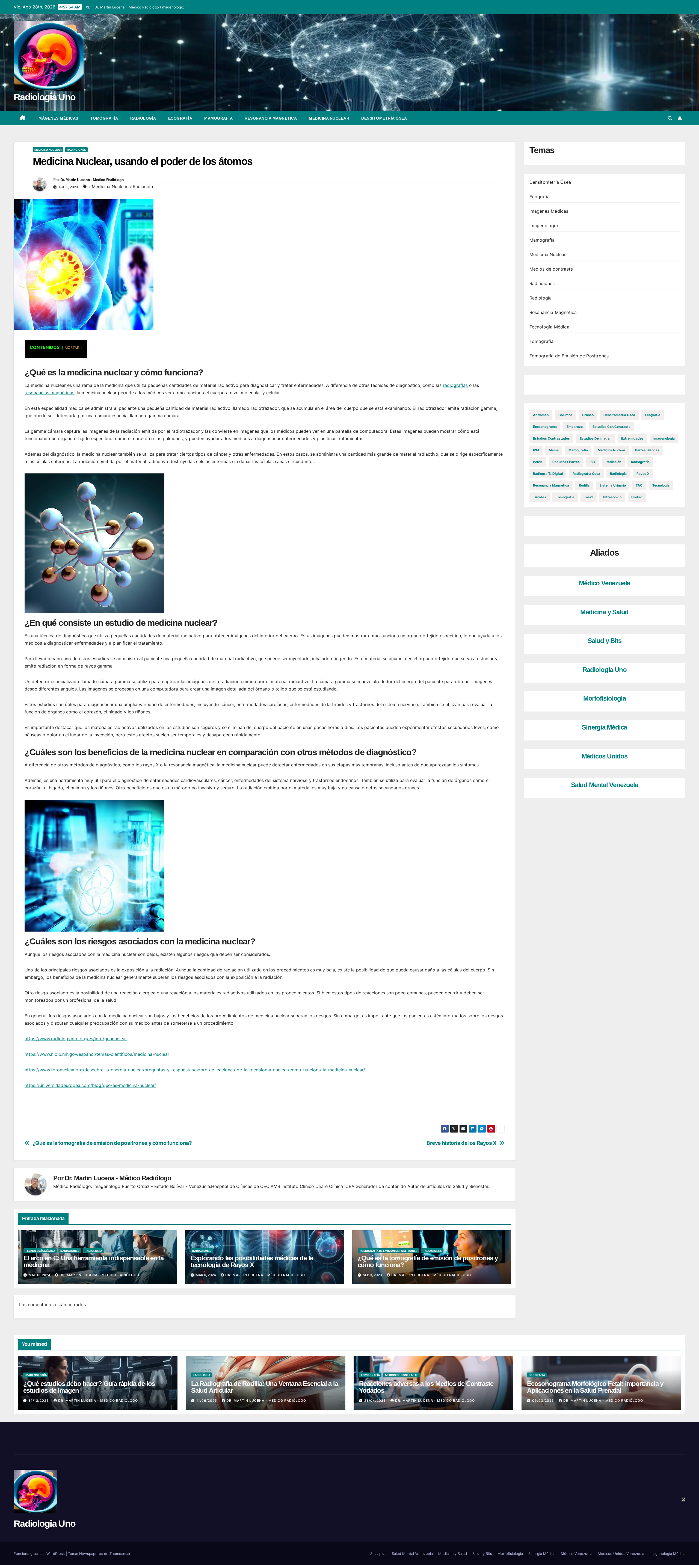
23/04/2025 (375, 1400)
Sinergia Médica (604, 727)
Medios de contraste (551, 269)
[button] (670, 118)
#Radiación (141, 186)
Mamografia (578, 450)
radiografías (455, 385)
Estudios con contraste (611, 427)
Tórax (588, 497)
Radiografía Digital (548, 474)
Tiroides (539, 497)
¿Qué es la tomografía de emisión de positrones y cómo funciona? (112, 1143)
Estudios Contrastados (551, 438)
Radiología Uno (604, 669)
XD (88, 7)
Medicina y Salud (604, 612)
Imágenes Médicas (57, 118)
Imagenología (543, 225)
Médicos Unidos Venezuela (621, 1553)
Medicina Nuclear (329, 118)
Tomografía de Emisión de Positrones (388, 1250)
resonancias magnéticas (49, 392)
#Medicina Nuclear (108, 186)
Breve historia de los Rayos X (461, 1143)
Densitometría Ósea (384, 118)
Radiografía (640, 462)
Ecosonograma (545, 427)
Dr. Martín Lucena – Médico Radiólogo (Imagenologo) (139, 7)
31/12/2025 (39, 1400)
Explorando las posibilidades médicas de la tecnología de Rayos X (252, 1261)
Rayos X (643, 474)
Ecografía (180, 118)
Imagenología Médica (667, 1553)
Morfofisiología (604, 698)
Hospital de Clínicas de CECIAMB (245, 1186)
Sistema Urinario (612, 485)
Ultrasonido (612, 497)
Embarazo (575, 427)
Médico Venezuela (604, 583)
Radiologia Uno (44, 97)
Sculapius (378, 1553)
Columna (565, 415)
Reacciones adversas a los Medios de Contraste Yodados (426, 1387)
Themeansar (120, 1553)
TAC (639, 485)
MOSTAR (72, 348)
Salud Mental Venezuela (604, 785)
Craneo (588, 415)
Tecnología (661, 485)
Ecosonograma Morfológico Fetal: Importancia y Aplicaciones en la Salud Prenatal (595, 1387)
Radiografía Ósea (586, 474)
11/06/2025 (207, 1400)
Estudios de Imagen (595, 438)
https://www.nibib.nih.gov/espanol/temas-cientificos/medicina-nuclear (97, 1054)
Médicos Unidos (604, 756)
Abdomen (541, 415)
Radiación (613, 462)
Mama (554, 450)
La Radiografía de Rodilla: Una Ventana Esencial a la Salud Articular (264, 1387)
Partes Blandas (647, 450)
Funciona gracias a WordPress (40, 1553)
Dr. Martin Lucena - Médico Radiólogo (92, 179)
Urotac (636, 497)
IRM (536, 450)
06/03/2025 (543, 1400)
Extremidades (632, 438)
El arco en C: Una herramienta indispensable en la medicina (93, 1261)
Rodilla (584, 485)
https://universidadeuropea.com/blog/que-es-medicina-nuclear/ (90, 1085)
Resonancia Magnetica (271, 118)
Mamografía (218, 118)
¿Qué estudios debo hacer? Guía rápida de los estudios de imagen (89, 1387)
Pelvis (538, 462)
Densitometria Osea (619, 415)
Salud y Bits (604, 641)
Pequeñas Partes (566, 462)
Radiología (143, 118)
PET (593, 462)
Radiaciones (76, 149)
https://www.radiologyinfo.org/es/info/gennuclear (76, 1038)
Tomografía (104, 118)
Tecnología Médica (40, 1250)
